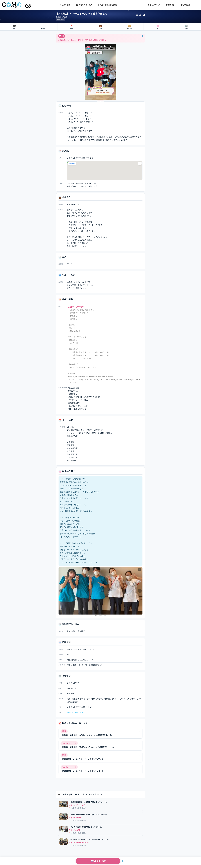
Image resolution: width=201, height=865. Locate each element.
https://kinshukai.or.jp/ (75, 712)
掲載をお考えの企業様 (108, 5)
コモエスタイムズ (85, 5)
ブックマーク (155, 5)
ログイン (171, 5)
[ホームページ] (144, 15)
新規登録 (186, 5)
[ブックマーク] (141, 36)
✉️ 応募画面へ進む (98, 861)
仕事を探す (66, 5)
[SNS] (137, 15)
